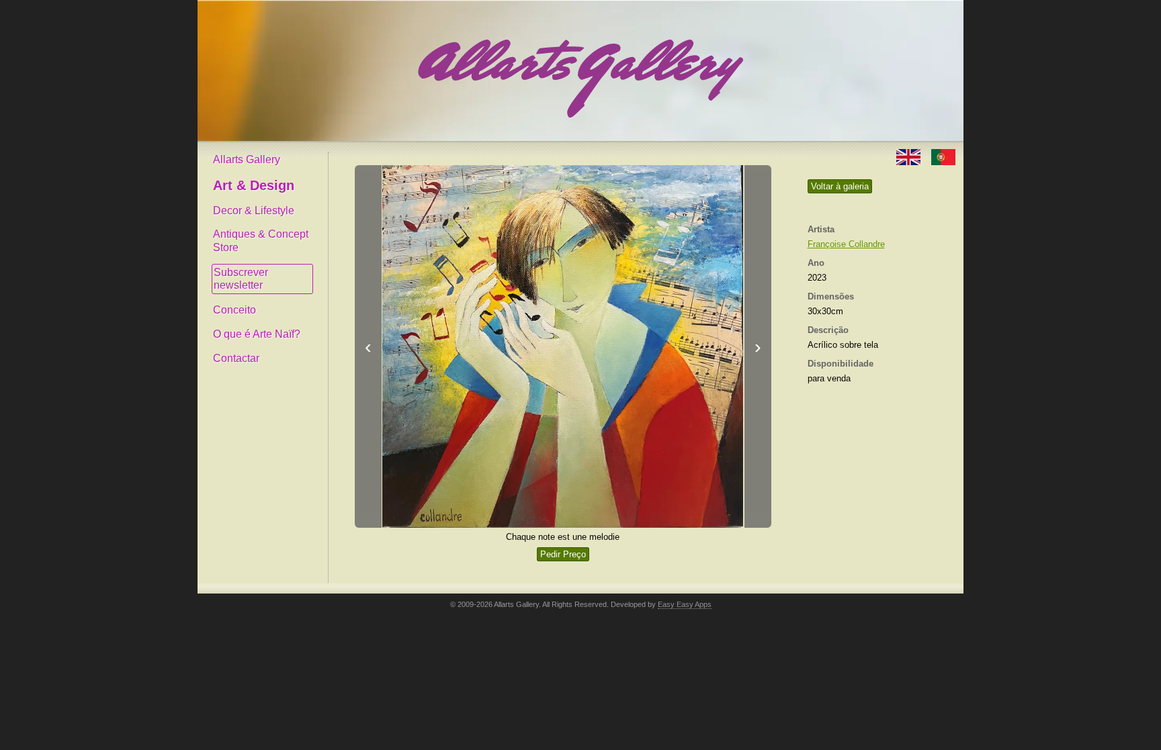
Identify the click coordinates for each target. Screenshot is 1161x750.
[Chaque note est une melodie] (563, 346)
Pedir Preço (563, 554)
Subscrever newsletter (241, 279)
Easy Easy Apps (685, 604)
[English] (909, 156)
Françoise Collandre (846, 244)
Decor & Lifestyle (253, 210)
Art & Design (253, 185)
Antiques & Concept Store (260, 240)
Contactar (236, 358)
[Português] (943, 156)
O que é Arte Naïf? (256, 334)
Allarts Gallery (246, 159)
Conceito (234, 310)
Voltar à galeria (840, 186)
